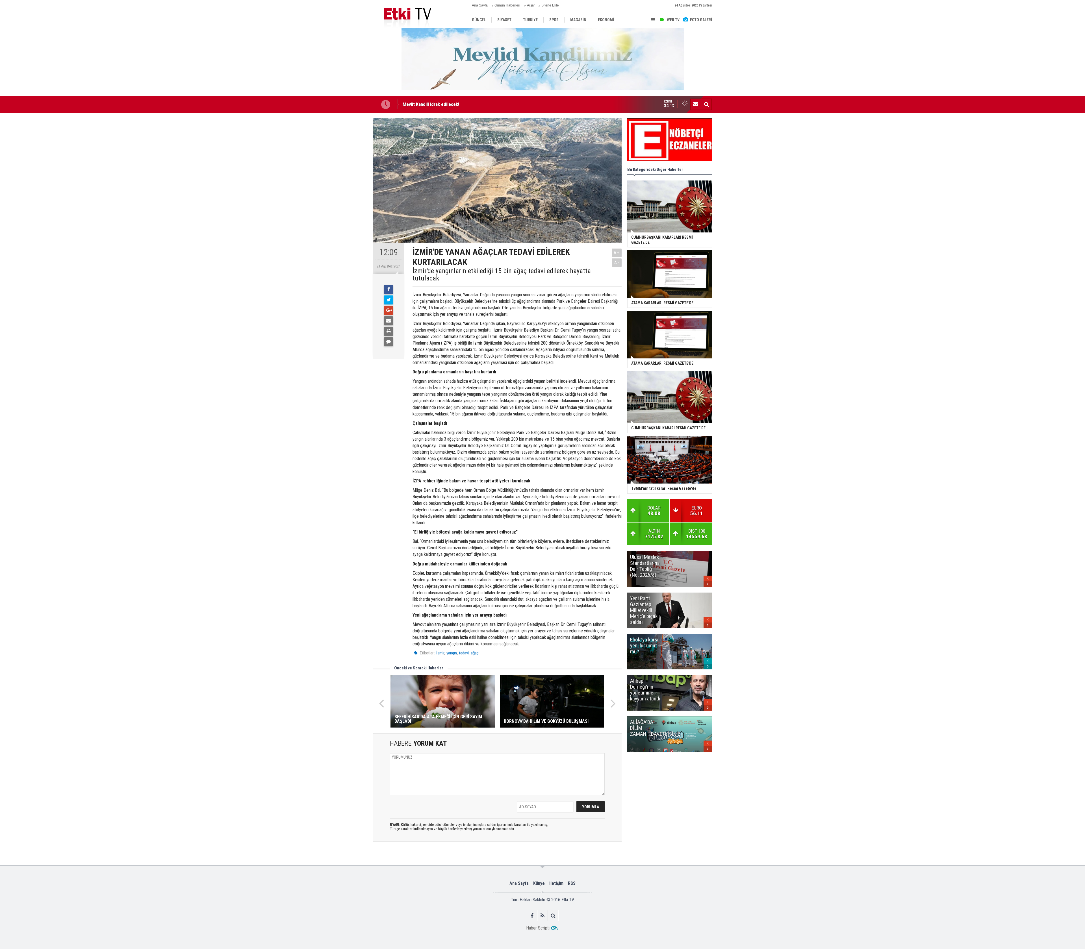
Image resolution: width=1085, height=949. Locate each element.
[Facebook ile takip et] (532, 915)
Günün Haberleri (507, 5)
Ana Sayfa (480, 5)
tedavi (464, 653)
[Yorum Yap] (388, 341)
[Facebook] (388, 289)
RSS (572, 883)
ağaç (475, 653)
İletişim (556, 883)
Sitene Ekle (550, 5)
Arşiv (531, 5)
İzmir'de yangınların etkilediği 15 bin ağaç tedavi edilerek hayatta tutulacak (502, 274)
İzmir (440, 653)
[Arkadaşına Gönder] (388, 320)
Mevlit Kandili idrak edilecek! (431, 104)
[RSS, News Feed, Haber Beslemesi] (542, 915)
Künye (539, 883)
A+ (617, 252)
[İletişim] (695, 104)
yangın (451, 653)
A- (616, 262)
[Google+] (388, 310)
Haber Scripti (538, 928)
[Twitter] (388, 299)
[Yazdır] (388, 331)
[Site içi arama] (706, 104)
